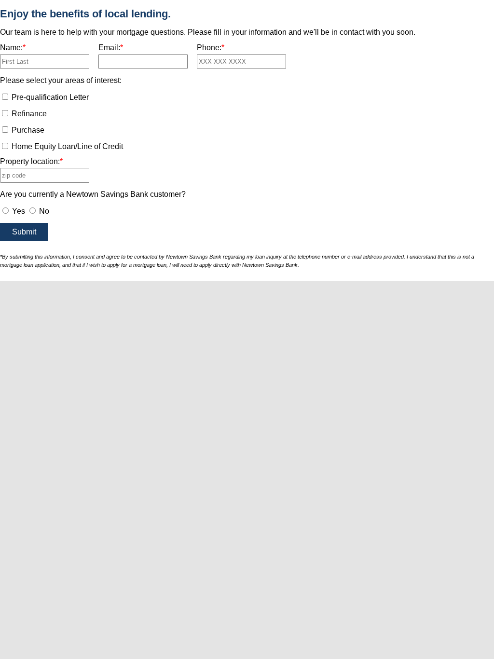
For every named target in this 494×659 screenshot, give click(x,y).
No (43, 211)
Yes (17, 211)
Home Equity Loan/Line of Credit (67, 146)
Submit (24, 232)
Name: (13, 48)
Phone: (210, 48)
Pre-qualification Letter (50, 97)
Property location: (31, 161)
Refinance (29, 114)
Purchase (28, 130)
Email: (110, 48)
